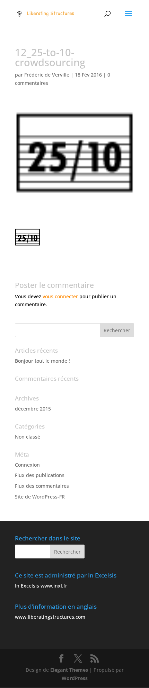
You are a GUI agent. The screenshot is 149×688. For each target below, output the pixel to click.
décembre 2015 (33, 408)
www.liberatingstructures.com (50, 617)
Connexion (27, 464)
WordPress (75, 678)
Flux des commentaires (42, 486)
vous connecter (60, 296)
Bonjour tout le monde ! (42, 361)
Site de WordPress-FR (40, 496)
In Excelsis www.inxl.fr (41, 585)
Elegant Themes (69, 670)
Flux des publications (39, 475)
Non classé (27, 436)
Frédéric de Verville (46, 74)
